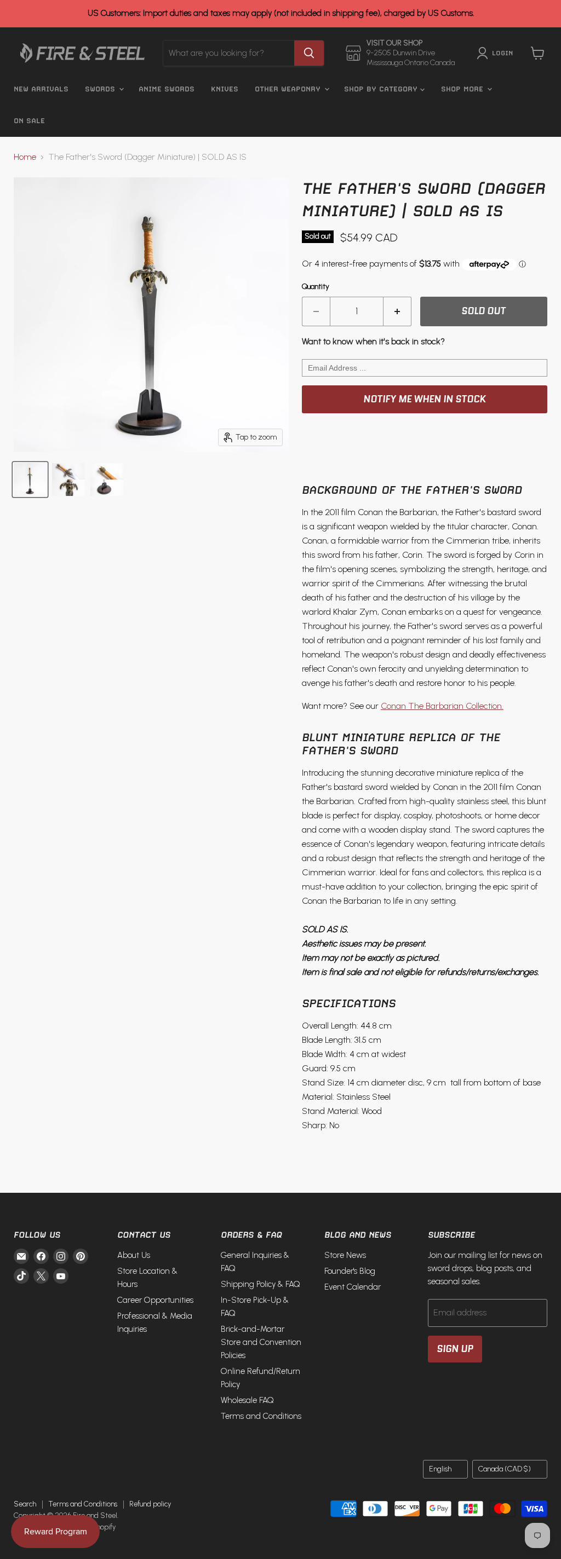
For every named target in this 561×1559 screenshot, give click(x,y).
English (440, 1469)
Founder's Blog (349, 1271)
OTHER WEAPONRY (289, 89)
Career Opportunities (155, 1300)
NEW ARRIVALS (41, 89)
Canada (504, 1469)
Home (25, 157)
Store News (345, 1255)
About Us (133, 1255)
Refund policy (150, 1504)
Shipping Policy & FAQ (260, 1284)
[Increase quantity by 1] (397, 311)
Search (25, 1504)
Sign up (455, 1348)
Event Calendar (352, 1287)
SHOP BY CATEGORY (382, 89)
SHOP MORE (463, 89)
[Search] (309, 53)
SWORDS (101, 89)
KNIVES (224, 89)
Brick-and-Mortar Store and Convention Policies (261, 1342)
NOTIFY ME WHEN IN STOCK (424, 399)
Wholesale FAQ (247, 1400)
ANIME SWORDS (166, 89)
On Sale (29, 121)
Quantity (315, 286)
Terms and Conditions (261, 1416)
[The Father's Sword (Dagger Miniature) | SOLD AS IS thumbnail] (30, 479)
